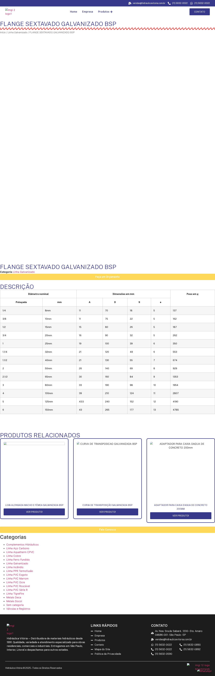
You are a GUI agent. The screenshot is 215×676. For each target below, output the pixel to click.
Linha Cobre (13, 555)
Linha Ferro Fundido (18, 559)
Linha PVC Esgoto (17, 574)
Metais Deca (13, 597)
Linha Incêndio (14, 567)
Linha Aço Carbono (17, 548)
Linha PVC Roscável (18, 586)
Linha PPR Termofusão (19, 570)
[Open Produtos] (111, 12)
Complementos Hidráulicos (22, 544)
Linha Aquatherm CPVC (20, 552)
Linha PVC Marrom (17, 578)
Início (3, 32)
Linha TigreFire (15, 593)
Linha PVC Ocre (15, 582)
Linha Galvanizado (17, 32)
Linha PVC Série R (17, 589)
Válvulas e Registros (18, 608)
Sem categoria (15, 604)
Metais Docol (14, 601)
